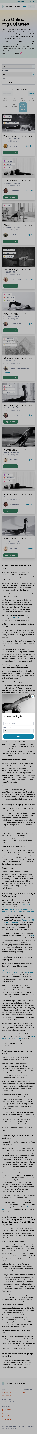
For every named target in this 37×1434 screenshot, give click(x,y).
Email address (7, 720)
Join (18, 736)
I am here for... (7, 727)
